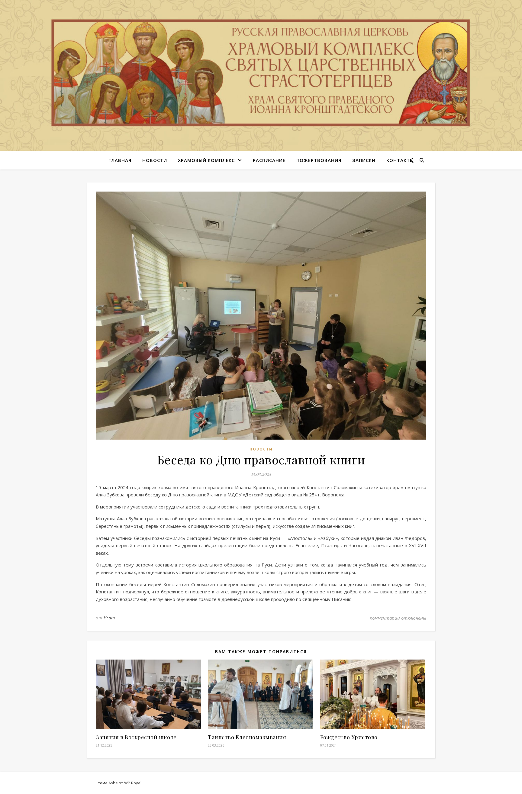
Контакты (400, 160)
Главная (119, 160)
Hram (109, 618)
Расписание (269, 160)
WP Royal (132, 783)
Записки (363, 160)
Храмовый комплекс (206, 160)
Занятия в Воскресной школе (136, 737)
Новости (154, 160)
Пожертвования (318, 160)
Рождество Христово (349, 737)
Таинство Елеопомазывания (247, 737)
